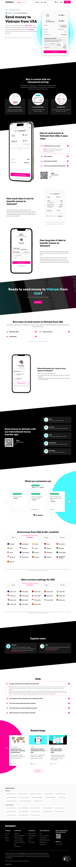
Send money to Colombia (35, 793)
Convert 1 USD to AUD (11, 811)
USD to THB (13, 604)
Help (42, 2)
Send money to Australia (11, 797)
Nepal (11, 552)
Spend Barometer (32, 835)
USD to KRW (50, 600)
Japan (36, 548)
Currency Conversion (18, 840)
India (11, 548)
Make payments (31, 833)
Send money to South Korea (25, 801)
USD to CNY (37, 591)
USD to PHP (13, 600)
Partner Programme (18, 837)
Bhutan (36, 544)
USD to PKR (62, 595)
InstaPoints (31, 29)
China (48, 544)
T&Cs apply (47, 47)
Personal (19, 2)
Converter (37, 2)
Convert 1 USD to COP (35, 808)
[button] (54, 146)
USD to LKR (62, 600)
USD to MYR (25, 595)
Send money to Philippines (37, 797)
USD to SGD (37, 600)
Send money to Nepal (24, 797)
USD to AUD (13, 591)
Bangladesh (25, 544)
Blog (45, 2)
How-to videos (17, 846)
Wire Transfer (42, 844)
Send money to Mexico (23, 793)
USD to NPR (37, 595)
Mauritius (61, 548)
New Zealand (25, 552)
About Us (7, 833)
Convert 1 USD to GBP (59, 811)
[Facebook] (56, 843)
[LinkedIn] (59, 843)
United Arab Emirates (62, 557)
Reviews (7, 837)
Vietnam (12, 561)
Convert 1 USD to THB (11, 815)
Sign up (44, 149)
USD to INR (62, 591)
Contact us (30, 837)
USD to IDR (13, 595)
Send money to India (10, 793)
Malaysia (49, 548)
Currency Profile (43, 837)
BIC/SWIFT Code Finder (45, 840)
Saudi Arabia (62, 552)
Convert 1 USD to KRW (23, 815)
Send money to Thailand (11, 801)
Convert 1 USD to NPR (23, 811)
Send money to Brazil (48, 793)
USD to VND (28, 25)
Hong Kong (62, 544)
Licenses (7, 840)
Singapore (12, 557)
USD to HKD (50, 591)
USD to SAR (25, 600)
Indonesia (24, 548)
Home (6, 9)
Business (24, 2)
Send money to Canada (61, 793)
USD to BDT (25, 591)
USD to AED (25, 604)
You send (47, 14)
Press (6, 835)
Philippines (49, 552)
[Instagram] (61, 843)
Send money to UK (62, 797)
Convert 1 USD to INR (10, 808)
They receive (48, 20)
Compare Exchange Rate (19, 842)
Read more (38, 770)
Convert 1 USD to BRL (47, 808)
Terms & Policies (8, 864)
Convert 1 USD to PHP (35, 811)
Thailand (49, 557)
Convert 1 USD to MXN (23, 808)
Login (61, 2)
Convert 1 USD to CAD (59, 808)
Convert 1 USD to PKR (47, 811)
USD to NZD (50, 595)
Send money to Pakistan (50, 797)
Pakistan (36, 552)
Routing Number (43, 842)
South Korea (25, 557)
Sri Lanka (36, 557)
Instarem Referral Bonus (19, 835)
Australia (12, 544)
